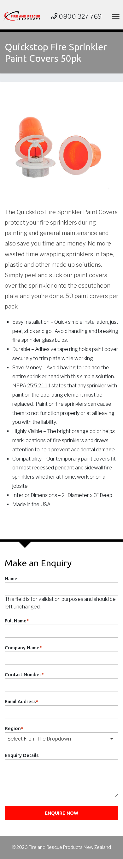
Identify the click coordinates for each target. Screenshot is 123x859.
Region (14, 728)
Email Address (21, 701)
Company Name (23, 647)
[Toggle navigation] (114, 16)
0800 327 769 (79, 16)
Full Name (17, 620)
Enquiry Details (21, 755)
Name (11, 578)
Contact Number (24, 674)
